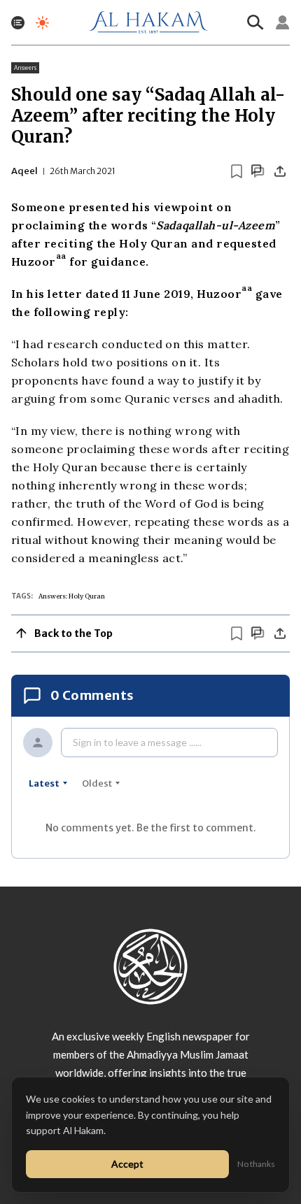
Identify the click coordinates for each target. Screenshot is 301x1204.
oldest (97, 783)
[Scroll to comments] (258, 171)
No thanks (256, 1164)
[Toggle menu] (17, 22)
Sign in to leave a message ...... (137, 742)
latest (44, 783)
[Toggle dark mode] (42, 22)
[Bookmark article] (236, 171)
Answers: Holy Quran (71, 596)
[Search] (255, 22)
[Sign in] (283, 22)
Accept (127, 1164)
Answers (25, 67)
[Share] (280, 171)
